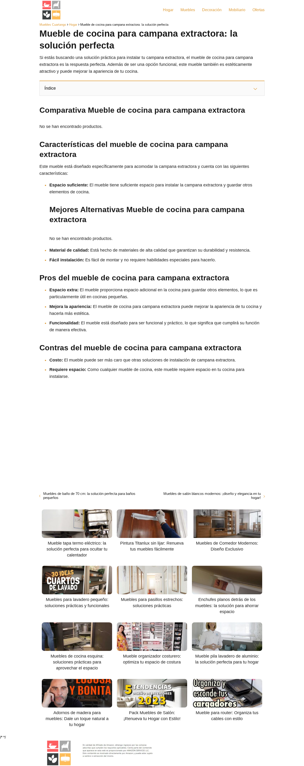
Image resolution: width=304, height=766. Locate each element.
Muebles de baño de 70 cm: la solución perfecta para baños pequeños (89, 496)
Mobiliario (237, 10)
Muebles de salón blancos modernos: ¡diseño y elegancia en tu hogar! (212, 496)
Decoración (212, 10)
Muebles (187, 10)
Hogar (168, 10)
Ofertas (258, 10)
